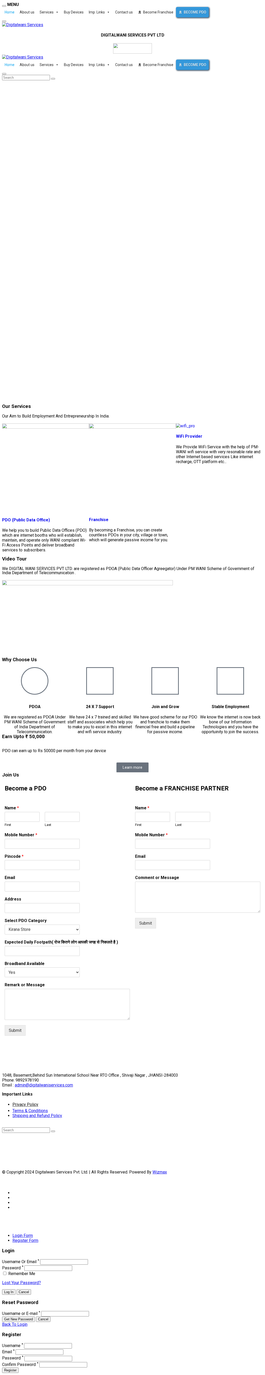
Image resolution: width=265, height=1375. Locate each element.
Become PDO (195, 12)
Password (11, 1267)
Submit (15, 1030)
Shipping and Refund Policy (37, 1115)
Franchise (98, 519)
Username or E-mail (20, 1313)
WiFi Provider (189, 436)
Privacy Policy (25, 1104)
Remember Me (21, 1273)
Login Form (22, 1235)
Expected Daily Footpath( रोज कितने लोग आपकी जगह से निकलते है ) (61, 942)
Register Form (25, 1240)
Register (10, 1370)
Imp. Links (97, 12)
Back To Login (14, 1324)
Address (13, 899)
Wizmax (159, 1172)
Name (12, 807)
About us (27, 12)
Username (11, 1345)
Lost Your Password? (21, 1282)
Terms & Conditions (30, 1110)
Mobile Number (21, 834)
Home (9, 12)
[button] (132, 619)
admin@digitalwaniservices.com (44, 1085)
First (8, 825)
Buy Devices (74, 12)
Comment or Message (157, 877)
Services (47, 12)
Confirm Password (19, 1364)
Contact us (124, 12)
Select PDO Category (26, 920)
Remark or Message (25, 984)
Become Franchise (158, 12)
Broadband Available (25, 963)
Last (48, 825)
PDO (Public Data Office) (26, 519)
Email (10, 877)
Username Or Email (19, 1261)
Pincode (14, 856)
